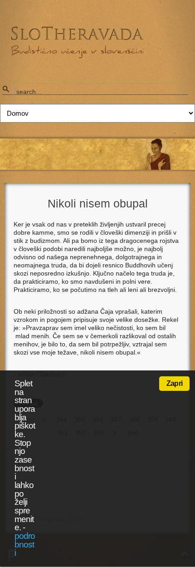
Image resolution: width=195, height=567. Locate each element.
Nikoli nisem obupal (98, 203)
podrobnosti (25, 544)
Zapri (174, 383)
